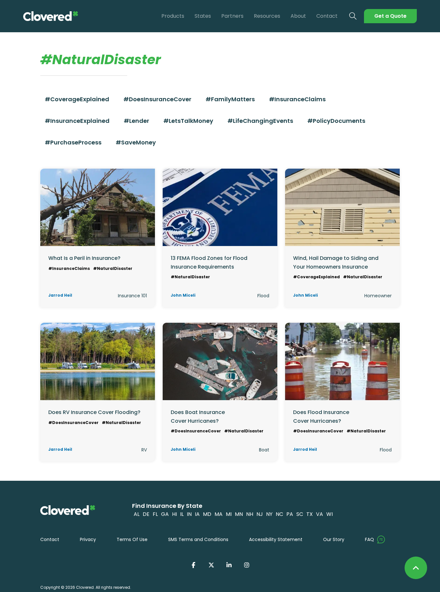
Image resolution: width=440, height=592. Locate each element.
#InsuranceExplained (77, 121)
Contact (327, 16)
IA (197, 514)
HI (174, 514)
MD (207, 514)
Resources (267, 16)
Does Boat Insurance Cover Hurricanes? (198, 416)
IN (189, 514)
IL (182, 514)
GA (165, 514)
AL (136, 514)
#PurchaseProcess (73, 142)
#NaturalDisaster (112, 268)
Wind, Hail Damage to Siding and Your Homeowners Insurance (335, 262)
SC (299, 514)
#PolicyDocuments (336, 121)
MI (229, 514)
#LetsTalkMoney (188, 121)
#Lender (136, 121)
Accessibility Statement (275, 539)
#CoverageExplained (77, 99)
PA (289, 514)
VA (319, 514)
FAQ (369, 539)
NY (269, 514)
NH (249, 514)
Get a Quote (390, 16)
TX (309, 514)
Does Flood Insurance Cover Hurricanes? (321, 416)
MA (219, 514)
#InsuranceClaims (297, 99)
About (298, 16)
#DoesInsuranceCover (157, 99)
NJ (259, 514)
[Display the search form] (353, 16)
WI (329, 514)
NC (279, 514)
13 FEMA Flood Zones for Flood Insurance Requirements (209, 262)
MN (239, 514)
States (203, 16)
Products (172, 16)
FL (155, 514)
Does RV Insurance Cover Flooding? (94, 412)
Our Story (333, 539)
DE (146, 514)
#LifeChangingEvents (260, 121)
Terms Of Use (132, 539)
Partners (232, 16)
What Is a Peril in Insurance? (84, 258)
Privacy (88, 539)
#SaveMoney (136, 142)
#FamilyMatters (230, 99)
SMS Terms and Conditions (198, 539)
